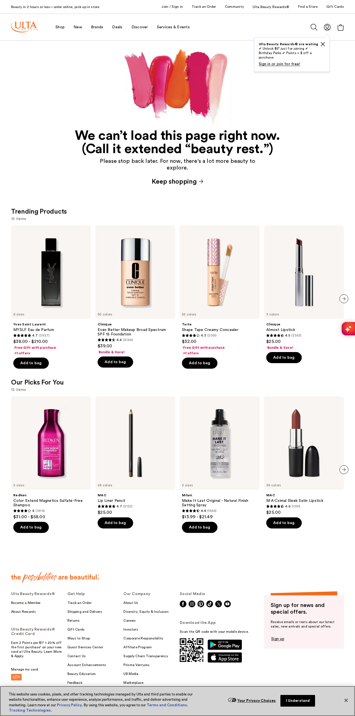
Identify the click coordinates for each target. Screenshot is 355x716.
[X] (323, 44)
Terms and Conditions (167, 705)
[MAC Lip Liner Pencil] (135, 455)
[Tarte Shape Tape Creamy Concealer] (220, 290)
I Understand (298, 700)
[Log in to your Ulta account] (327, 27)
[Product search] (314, 27)
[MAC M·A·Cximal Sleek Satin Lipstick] (304, 455)
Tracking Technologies (30, 710)
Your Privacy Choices (256, 700)
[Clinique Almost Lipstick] (304, 288)
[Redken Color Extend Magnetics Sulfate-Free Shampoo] (51, 458)
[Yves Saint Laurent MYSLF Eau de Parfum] (51, 290)
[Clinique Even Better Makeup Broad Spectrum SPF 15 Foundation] (135, 290)
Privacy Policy (69, 705)
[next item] (343, 298)
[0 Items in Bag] (340, 27)
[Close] (346, 700)
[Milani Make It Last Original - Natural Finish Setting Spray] (220, 458)
